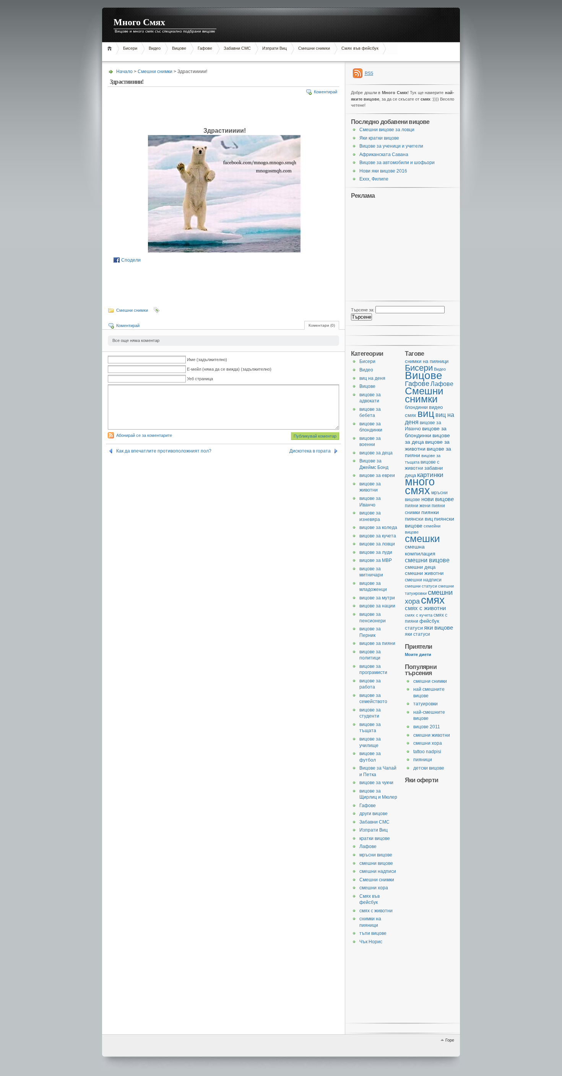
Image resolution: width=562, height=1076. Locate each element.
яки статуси (417, 634)
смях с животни (425, 608)
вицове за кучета (377, 536)
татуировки (425, 703)
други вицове (373, 813)
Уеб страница (200, 378)
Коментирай (325, 92)
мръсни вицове (375, 855)
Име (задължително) (207, 359)
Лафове (441, 383)
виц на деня (372, 378)
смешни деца (420, 567)
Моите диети (418, 654)
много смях (420, 485)
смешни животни (424, 573)
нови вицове (437, 499)
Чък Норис (370, 941)
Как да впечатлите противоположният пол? (163, 451)
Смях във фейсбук (359, 48)
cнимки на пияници (426, 361)
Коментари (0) (322, 325)
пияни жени (417, 505)
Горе (449, 1040)
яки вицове (438, 628)
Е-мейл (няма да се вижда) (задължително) (229, 369)
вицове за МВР (375, 560)
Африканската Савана (383, 154)
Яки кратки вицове (379, 138)
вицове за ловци (377, 544)
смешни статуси (421, 586)
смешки (422, 538)
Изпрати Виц (274, 48)
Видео (155, 48)
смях (433, 600)
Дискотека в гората (310, 451)
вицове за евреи (377, 475)
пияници (422, 759)
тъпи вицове (373, 933)
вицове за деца (376, 453)
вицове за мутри (377, 598)
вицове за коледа (378, 527)
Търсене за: (362, 310)
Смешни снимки (314, 48)
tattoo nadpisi (427, 751)
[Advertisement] (241, 57)
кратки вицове (374, 838)
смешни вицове (427, 560)
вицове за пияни (377, 643)
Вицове (179, 48)
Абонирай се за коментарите (144, 435)
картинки (430, 475)
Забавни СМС (237, 48)
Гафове (205, 48)
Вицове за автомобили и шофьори (397, 162)
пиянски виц (419, 519)
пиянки (430, 512)
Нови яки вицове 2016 (383, 171)
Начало (110, 48)
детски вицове (428, 768)
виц (425, 413)
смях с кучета (418, 615)
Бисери (130, 48)
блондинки (416, 407)
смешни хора (427, 743)
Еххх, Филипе (373, 179)
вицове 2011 (426, 726)
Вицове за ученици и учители (391, 146)
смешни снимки (430, 681)
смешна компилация (420, 550)
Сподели (131, 260)
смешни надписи (423, 580)
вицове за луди (375, 552)
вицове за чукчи (376, 782)
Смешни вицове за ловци (386, 129)
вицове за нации (377, 606)
